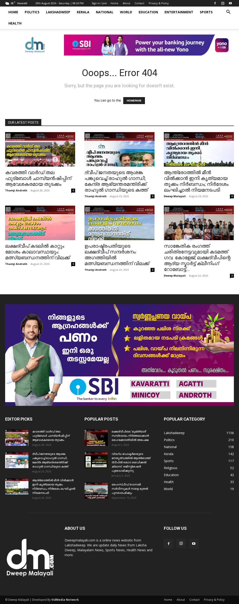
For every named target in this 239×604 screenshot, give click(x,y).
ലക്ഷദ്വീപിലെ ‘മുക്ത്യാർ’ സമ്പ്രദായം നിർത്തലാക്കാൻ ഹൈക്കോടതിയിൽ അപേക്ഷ (130, 436)
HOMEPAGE (134, 100)
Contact (139, 3)
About (126, 3)
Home (114, 3)
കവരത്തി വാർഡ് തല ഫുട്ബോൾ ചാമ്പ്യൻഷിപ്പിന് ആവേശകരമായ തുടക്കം (38, 178)
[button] (228, 12)
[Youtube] (230, 3)
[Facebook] (214, 3)
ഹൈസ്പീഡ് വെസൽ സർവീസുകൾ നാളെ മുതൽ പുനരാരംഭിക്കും (130, 489)
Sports (206, 12)
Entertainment (179, 12)
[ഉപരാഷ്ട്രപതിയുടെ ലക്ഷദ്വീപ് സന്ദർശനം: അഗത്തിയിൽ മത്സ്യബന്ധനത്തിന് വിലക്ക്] (119, 223)
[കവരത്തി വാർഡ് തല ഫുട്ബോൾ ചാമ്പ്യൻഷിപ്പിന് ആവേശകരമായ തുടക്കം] (40, 149)
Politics (32, 12)
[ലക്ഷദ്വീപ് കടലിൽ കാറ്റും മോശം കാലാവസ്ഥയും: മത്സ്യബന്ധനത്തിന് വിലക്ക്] (40, 223)
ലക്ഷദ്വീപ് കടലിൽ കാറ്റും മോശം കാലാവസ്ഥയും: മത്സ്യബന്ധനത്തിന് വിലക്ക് (37, 251)
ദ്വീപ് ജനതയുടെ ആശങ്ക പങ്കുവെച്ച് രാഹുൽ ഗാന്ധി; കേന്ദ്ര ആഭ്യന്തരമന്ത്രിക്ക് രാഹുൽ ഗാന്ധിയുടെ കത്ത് (116, 181)
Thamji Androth (16, 190)
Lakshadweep (58, 12)
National (104, 12)
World (126, 12)
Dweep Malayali (175, 196)
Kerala (83, 12)
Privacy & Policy (159, 3)
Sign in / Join (99, 3)
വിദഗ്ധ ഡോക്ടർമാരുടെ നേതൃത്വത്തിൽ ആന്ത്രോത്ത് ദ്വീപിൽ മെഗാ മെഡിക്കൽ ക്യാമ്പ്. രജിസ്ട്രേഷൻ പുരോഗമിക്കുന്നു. (131, 462)
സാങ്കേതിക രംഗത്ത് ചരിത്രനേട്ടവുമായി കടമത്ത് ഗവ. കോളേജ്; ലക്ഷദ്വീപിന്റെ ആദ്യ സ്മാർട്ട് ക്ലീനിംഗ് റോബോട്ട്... (197, 257)
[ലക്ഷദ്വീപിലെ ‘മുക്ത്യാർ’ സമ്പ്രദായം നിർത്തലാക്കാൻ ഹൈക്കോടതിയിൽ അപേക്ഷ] (96, 437)
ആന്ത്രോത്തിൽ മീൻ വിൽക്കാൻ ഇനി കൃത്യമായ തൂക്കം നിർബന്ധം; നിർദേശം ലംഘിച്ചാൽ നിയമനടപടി (196, 181)
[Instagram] (222, 3)
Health (14, 23)
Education (148, 12)
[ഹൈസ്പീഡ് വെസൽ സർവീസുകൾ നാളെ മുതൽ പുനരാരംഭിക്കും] (96, 490)
